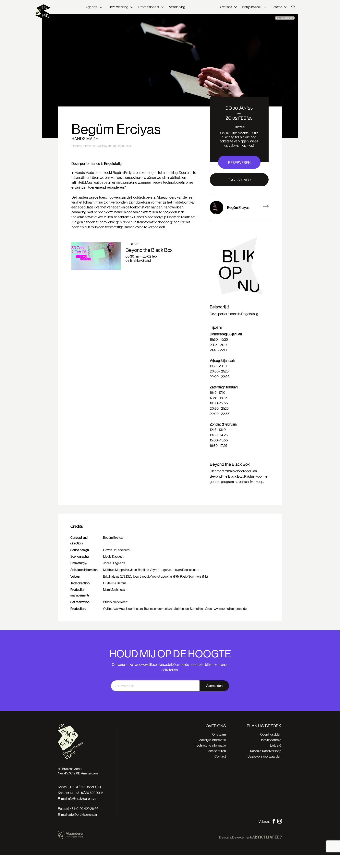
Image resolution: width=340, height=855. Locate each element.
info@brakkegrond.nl (81, 798)
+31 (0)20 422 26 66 (84, 808)
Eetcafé (275, 745)
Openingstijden (270, 734)
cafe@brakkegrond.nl (82, 814)
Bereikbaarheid (270, 740)
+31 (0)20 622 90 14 (87, 787)
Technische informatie (210, 745)
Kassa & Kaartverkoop (265, 751)
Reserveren (239, 162)
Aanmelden (214, 686)
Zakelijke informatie (212, 740)
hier (253, 476)
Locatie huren (216, 751)
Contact (220, 756)
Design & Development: (235, 837)
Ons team (219, 734)
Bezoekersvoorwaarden (264, 756)
